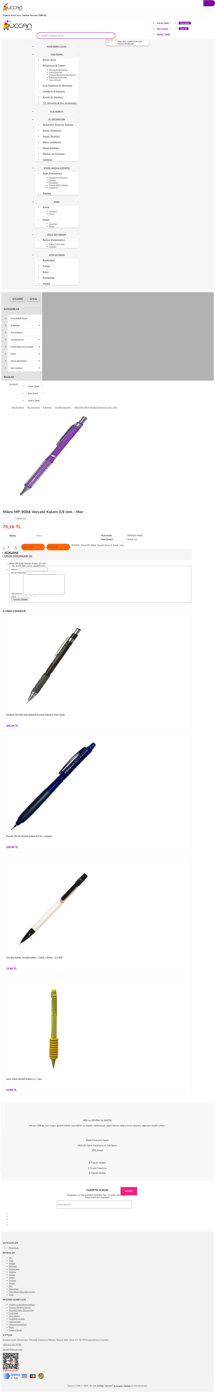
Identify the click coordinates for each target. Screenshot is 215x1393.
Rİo (10, 1286)
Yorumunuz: (17, 593)
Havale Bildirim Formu (20, 1307)
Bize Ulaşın (162, 28)
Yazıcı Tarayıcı (55, 80)
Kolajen (52, 180)
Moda (57, 202)
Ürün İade (13, 1313)
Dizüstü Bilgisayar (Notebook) (62, 74)
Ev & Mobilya (56, 111)
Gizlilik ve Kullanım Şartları (22, 1304)
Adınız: (14, 569)
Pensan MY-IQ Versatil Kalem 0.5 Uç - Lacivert (29, 836)
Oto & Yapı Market (56, 234)
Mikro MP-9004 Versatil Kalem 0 (96, 545)
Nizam (12, 1283)
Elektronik (57, 54)
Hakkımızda (14, 1321)
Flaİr (11, 1260)
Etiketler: (76, 545)
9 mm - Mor (118, 545)
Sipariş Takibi (163, 34)
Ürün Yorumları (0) (18, 556)
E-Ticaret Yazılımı (97, 1172)
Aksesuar (53, 211)
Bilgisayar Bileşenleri (58, 69)
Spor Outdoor (57, 255)
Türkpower (14, 1269)
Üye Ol (183, 28)
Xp (10, 1257)
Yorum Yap (21, 518)
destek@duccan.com (12, 1349)
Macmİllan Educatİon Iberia (22, 1292)
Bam (11, 1294)
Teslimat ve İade (17, 1318)
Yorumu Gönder (20, 599)
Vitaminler (53, 187)
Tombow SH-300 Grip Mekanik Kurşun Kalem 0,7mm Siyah (35, 714)
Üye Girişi (184, 23)
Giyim (51, 214)
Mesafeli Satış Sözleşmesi (21, 1310)
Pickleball (14, 1248)
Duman (12, 1280)
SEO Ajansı (97, 1150)
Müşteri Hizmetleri (18, 1324)
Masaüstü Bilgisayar (58, 77)
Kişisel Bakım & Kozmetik (57, 168)
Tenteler (52, 246)
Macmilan (13, 1289)
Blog (11, 1327)
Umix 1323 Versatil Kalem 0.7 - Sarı (24, 1078)
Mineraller (53, 182)
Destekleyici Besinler (58, 177)
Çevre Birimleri (55, 72)
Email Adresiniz (18, 573)
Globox (12, 1272)
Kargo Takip (163, 23)
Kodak (12, 1263)
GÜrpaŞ (13, 1266)
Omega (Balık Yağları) (58, 185)
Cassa (12, 1274)
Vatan (12, 1277)
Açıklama (11, 552)
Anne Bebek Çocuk (56, 46)
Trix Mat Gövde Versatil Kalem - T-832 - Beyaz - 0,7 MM (34, 957)
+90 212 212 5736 (12, 1344)
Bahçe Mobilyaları (57, 244)
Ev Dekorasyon (56, 119)
